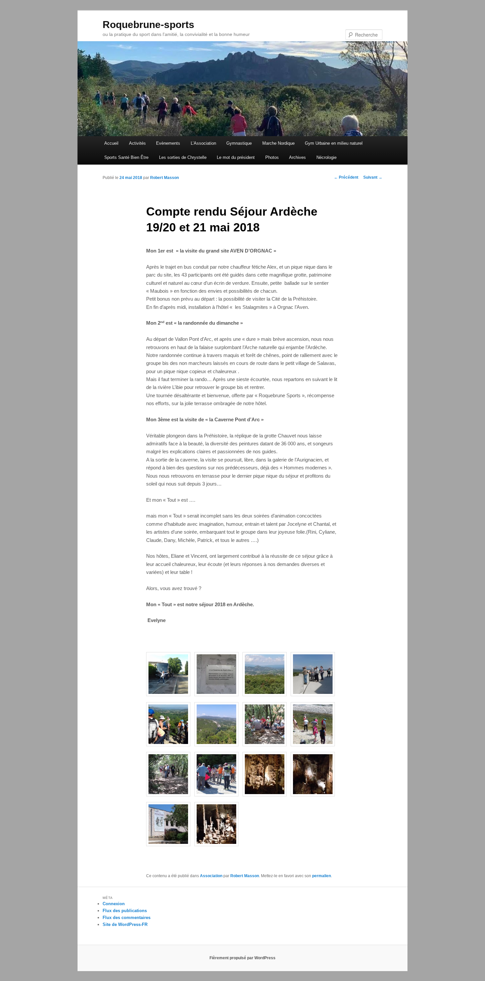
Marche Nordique (278, 143)
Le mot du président (236, 157)
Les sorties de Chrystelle (183, 157)
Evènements (168, 143)
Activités (137, 143)
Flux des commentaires (126, 917)
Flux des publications (125, 910)
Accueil (111, 143)
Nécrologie (326, 157)
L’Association (203, 143)
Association (211, 876)
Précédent (346, 177)
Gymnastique (239, 143)
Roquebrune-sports (148, 24)
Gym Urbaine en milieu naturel (334, 143)
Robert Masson (164, 177)
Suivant (372, 177)
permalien (321, 876)
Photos (272, 157)
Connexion (114, 903)
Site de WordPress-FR (125, 924)
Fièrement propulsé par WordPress (242, 958)
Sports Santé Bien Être (126, 157)
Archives (297, 157)
